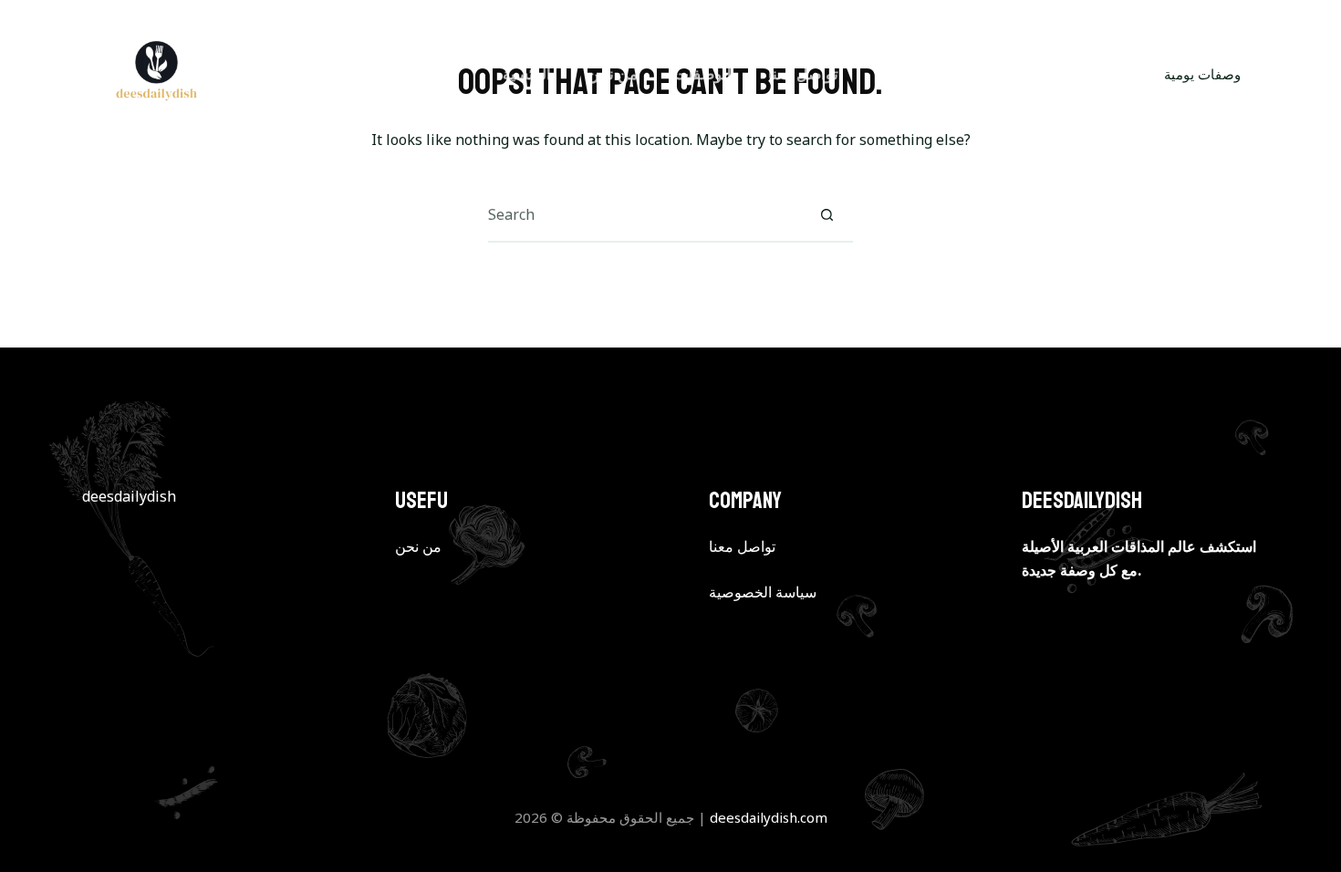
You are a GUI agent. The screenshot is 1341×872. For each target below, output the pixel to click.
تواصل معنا (803, 73)
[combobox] (644, 214)
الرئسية (527, 73)
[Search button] (826, 214)
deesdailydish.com (768, 817)
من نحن (612, 73)
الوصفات (703, 73)
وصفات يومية (1202, 74)
